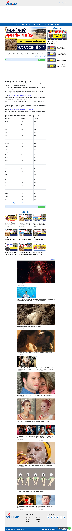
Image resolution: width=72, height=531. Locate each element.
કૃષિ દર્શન (28, 24)
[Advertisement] (36, 14)
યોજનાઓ (23, 24)
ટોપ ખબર (17, 24)
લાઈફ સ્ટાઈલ (50, 24)
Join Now (42, 60)
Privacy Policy (44, 529)
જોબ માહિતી (57, 24)
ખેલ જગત (44, 24)
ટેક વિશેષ (39, 24)
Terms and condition (52, 529)
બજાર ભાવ (34, 24)
